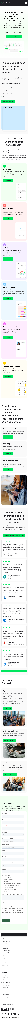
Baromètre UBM (6, 962)
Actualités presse (6, 985)
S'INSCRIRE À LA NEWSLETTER (12, 934)
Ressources (4, 972)
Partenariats (5, 987)
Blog (3, 979)
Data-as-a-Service (5, 965)
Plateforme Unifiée (6, 941)
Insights (4, 958)
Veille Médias (5, 943)
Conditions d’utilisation (8, 1004)
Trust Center (5, 991)
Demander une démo (13, 36)
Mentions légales (5, 997)
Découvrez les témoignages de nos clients (14, 535)
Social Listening (6, 948)
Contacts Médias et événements (9, 945)
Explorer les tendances (9, 740)
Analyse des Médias (7, 950)
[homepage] (6, 3)
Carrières (4, 989)
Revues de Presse (6, 960)
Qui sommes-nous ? (6, 982)
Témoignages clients (7, 975)
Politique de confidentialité (8, 1002)
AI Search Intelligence (7, 952)
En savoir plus (7, 708)
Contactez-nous (7, 101)
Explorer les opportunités (10, 774)
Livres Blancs (5, 977)
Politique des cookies (7, 999)
